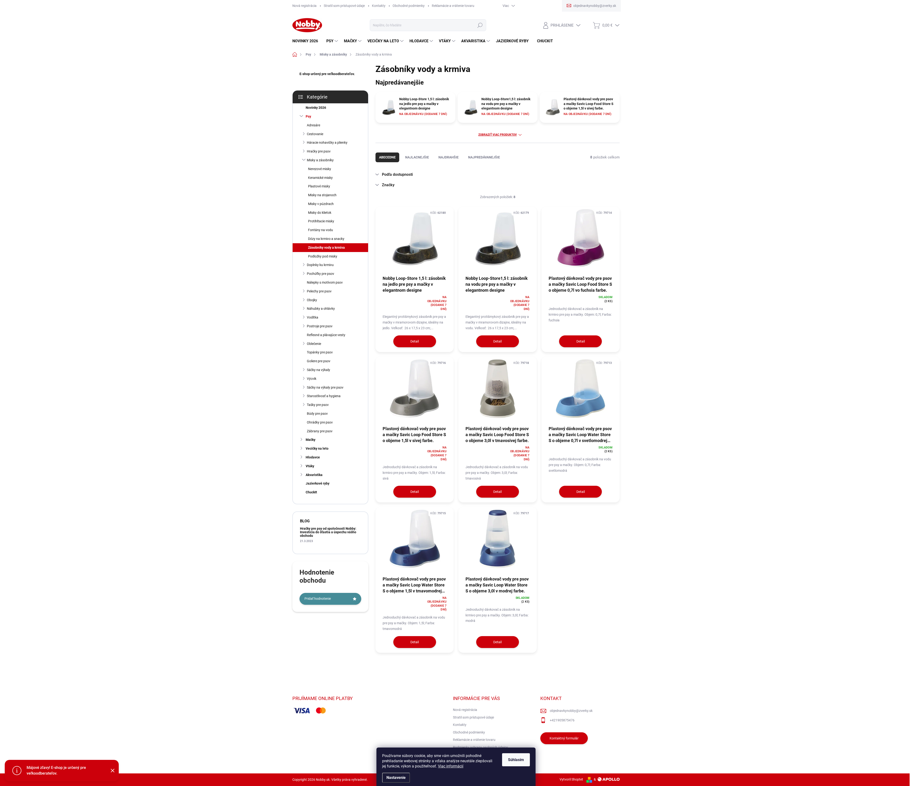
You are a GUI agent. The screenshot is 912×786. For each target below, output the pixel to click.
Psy (308, 116)
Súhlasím (516, 759)
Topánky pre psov (320, 352)
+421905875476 (562, 720)
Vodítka (312, 317)
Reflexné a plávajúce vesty (326, 335)
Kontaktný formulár (564, 738)
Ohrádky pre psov (320, 422)
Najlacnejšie (417, 157)
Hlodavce (313, 457)
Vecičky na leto (317, 448)
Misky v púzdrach (321, 204)
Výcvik (311, 379)
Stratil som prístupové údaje (344, 6)
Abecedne (387, 157)
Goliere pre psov (318, 361)
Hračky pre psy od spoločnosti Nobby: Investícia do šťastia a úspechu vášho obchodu (328, 532)
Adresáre (313, 125)
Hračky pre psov (319, 151)
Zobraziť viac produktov (497, 134)
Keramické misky (320, 178)
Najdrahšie (448, 157)
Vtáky (310, 466)
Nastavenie (396, 777)
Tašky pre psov (318, 405)
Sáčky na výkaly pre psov (325, 387)
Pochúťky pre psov (320, 274)
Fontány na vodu (320, 230)
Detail (414, 341)
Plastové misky (319, 186)
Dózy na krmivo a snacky (326, 239)
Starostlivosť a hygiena (324, 396)
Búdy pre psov (317, 413)
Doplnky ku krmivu (320, 265)
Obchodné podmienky (409, 6)
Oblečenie (314, 344)
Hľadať (480, 25)
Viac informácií (450, 766)
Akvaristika (314, 475)
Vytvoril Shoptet (571, 779)
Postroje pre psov (319, 326)
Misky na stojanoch (322, 195)
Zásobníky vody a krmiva (326, 247)
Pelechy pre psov (319, 291)
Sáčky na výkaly (318, 370)
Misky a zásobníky (320, 160)
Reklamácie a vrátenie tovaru (453, 6)
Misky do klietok (319, 212)
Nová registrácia (304, 6)
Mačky (310, 440)
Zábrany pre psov (319, 431)
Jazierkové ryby (317, 483)
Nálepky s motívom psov (325, 282)
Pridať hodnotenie (317, 598)
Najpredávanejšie (484, 157)
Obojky (312, 300)
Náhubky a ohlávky (321, 308)
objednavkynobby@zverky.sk (571, 711)
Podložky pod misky (322, 256)
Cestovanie (315, 134)
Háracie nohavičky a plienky (327, 142)
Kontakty (378, 6)
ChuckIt (311, 492)
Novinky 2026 (316, 108)
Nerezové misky (319, 169)
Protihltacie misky (321, 221)
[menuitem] (307, 41)
